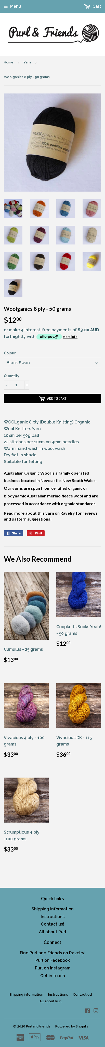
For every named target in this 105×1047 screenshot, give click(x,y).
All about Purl (52, 931)
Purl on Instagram (52, 968)
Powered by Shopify (71, 1026)
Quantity (11, 376)
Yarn (27, 62)
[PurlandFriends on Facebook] (87, 1011)
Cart (96, 6)
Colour (10, 353)
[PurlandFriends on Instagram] (96, 1011)
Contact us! (52, 924)
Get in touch (52, 975)
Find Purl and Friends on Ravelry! (52, 952)
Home (9, 62)
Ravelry (67, 513)
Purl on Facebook (52, 960)
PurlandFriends (38, 1026)
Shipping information (53, 909)
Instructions (52, 916)
